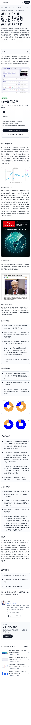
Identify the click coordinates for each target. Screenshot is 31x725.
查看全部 (26, 647)
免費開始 (27, 2)
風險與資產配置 (12, 7)
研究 (6, 7)
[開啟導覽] (18, 2)
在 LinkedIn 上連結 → (15, 616)
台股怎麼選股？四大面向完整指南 (13, 586)
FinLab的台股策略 (19, 61)
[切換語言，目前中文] (22, 2)
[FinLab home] (4, 2)
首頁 (2, 7)
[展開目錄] (27, 51)
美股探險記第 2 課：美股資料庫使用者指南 (15, 575)
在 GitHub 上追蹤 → (14, 612)
